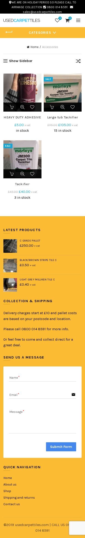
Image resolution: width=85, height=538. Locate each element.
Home (35, 47)
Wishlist (60, 18)
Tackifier (22, 184)
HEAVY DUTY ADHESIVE (22, 117)
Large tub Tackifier (62, 117)
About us (10, 484)
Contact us (11, 504)
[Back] (9, 32)
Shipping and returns (19, 498)
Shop (7, 491)
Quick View (22, 107)
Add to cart (12, 107)
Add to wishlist (32, 107)
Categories (40, 33)
